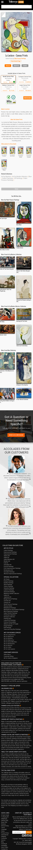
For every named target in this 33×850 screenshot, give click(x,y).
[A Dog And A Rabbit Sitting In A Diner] (7, 393)
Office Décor (7, 654)
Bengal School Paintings (10, 599)
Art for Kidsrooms (9, 640)
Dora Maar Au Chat (4, 249)
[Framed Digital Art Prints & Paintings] (29, 734)
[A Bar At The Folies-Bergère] (7, 262)
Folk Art (6, 563)
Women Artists (8, 606)
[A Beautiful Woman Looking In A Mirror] (23, 286)
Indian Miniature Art (9, 559)
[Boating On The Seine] (23, 314)
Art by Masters (6, 176)
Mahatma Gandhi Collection (11, 593)
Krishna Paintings (8, 581)
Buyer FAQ (4, 822)
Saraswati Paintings (9, 591)
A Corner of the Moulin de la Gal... (7, 371)
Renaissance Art (8, 570)
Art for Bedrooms (9, 636)
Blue (30, 176)
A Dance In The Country (22, 385)
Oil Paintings (18, 178)
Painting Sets (7, 618)
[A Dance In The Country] (23, 367)
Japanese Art (7, 597)
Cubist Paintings (7, 178)
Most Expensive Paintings (11, 611)
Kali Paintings (7, 627)
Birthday (2, 321)
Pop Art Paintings (8, 566)
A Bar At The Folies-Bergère (7, 269)
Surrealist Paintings (9, 572)
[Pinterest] (31, 836)
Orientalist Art (7, 564)
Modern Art (7, 561)
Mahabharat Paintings (10, 608)
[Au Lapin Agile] (7, 209)
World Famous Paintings (10, 604)
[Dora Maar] (23, 212)
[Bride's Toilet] (7, 329)
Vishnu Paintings (8, 586)
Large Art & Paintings (10, 620)
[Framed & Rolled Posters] (20, 705)
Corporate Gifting (8, 656)
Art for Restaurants (9, 643)
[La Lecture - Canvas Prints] (16, 32)
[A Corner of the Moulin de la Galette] (7, 360)
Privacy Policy (5, 833)
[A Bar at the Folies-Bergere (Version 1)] (23, 262)
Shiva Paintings (8, 584)
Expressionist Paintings (10, 552)
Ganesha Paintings (9, 588)
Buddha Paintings (8, 583)
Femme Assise (19, 247)
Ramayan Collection (9, 617)
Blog (2, 842)
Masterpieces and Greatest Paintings (14, 609)
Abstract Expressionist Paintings (13, 573)
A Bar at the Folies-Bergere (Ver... (23, 271)
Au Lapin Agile (3, 218)
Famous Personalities (10, 622)
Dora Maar (19, 224)
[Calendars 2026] (13, 688)
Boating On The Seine (21, 321)
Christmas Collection (9, 615)
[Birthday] (7, 314)
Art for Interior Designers (11, 658)
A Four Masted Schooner (22, 399)
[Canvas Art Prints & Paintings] (23, 719)
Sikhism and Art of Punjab (11, 624)
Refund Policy (5, 826)
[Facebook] (25, 836)
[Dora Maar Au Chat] (7, 238)
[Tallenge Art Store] (16, 2)
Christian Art (7, 600)
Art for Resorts (8, 645)
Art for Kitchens (8, 638)
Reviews (3, 824)
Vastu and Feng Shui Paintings (12, 629)
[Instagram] (28, 836)
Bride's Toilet (3, 335)
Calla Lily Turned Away (21, 345)
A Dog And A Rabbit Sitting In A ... (7, 401)
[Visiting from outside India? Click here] (22, 665)
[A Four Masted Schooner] (23, 393)
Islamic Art (7, 555)
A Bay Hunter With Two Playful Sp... (5, 290)
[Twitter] (23, 836)
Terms (3, 827)
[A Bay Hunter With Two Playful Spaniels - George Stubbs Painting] (7, 281)
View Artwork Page (15, 61)
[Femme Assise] (23, 237)
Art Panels (7, 579)
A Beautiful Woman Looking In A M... (23, 300)
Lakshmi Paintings (9, 590)
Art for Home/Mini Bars (10, 642)
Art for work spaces (9, 649)
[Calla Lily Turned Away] (23, 334)
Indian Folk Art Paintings (10, 613)
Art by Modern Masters (20, 176)
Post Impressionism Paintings (12, 568)
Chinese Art (7, 602)
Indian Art (6, 557)
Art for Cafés (7, 647)
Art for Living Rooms (9, 634)
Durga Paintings (8, 625)
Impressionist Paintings (10, 554)
